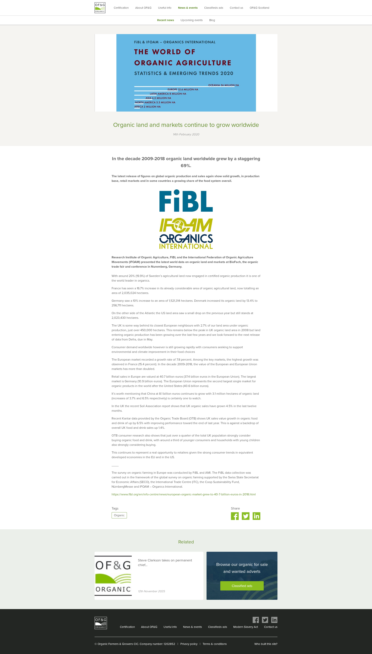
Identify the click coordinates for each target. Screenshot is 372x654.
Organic (119, 515)
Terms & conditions (215, 644)
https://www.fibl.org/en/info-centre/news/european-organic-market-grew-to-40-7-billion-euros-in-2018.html (184, 494)
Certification (121, 7)
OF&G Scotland (259, 7)
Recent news (165, 20)
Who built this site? (265, 644)
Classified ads (242, 586)
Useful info (164, 7)
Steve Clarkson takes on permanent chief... (165, 562)
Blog (212, 20)
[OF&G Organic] (100, 7)
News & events (188, 7)
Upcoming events (192, 20)
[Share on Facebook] (235, 516)
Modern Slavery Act (245, 627)
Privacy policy (188, 644)
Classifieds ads (213, 7)
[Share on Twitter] (246, 516)
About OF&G (143, 7)
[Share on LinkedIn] (256, 516)
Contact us (236, 7)
